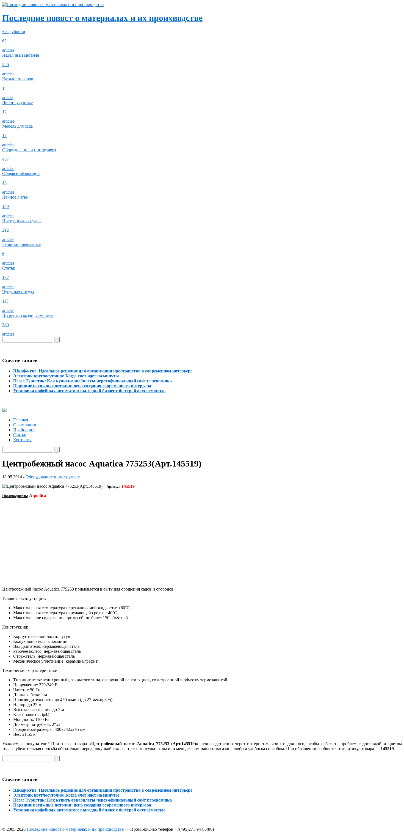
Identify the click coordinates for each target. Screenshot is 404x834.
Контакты (22, 439)
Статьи (19, 434)
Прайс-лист (24, 429)
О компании (24, 425)
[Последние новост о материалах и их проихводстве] (53, 4)
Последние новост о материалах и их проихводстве (102, 18)
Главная (20, 420)
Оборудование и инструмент (53, 476)
